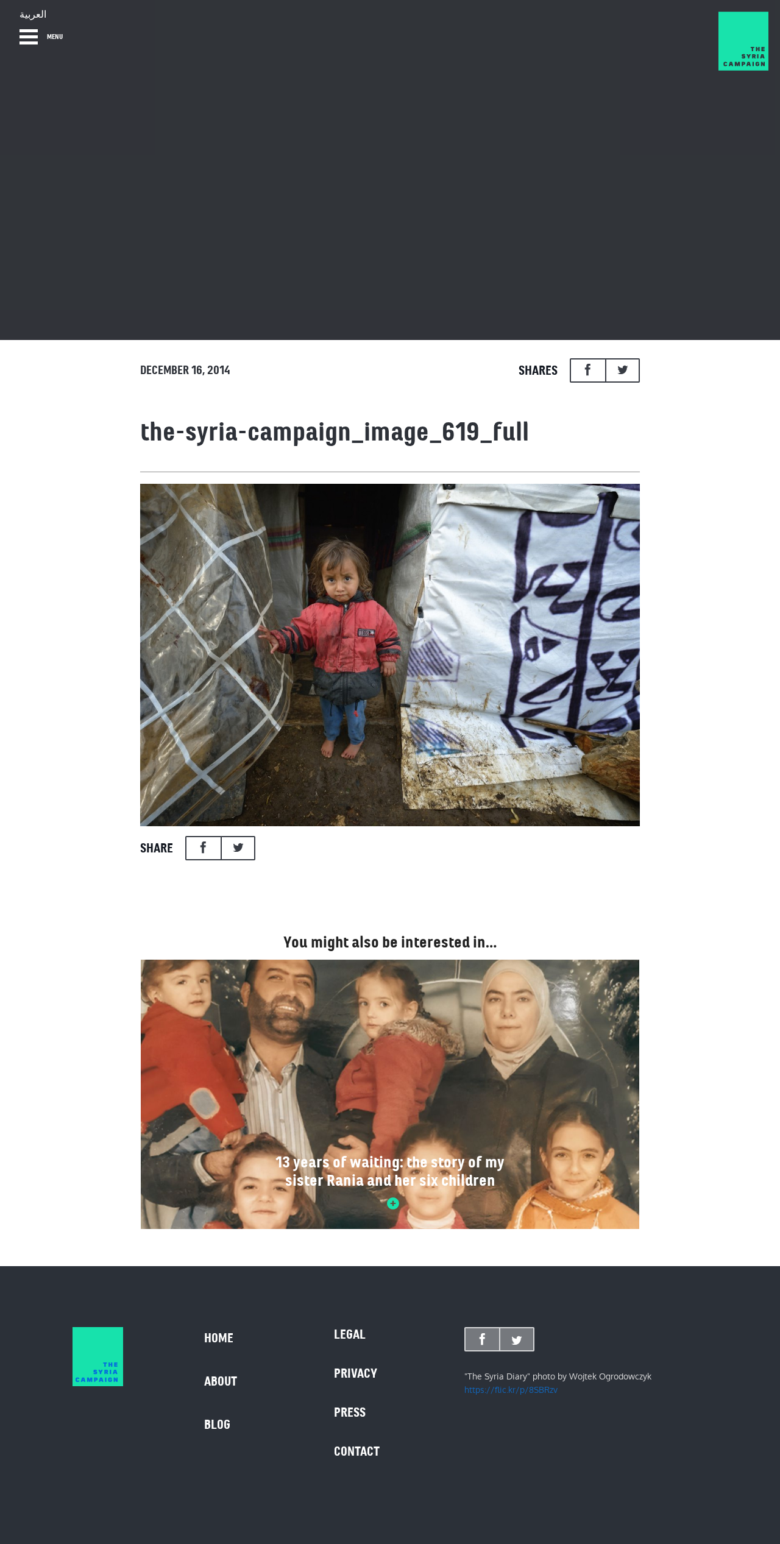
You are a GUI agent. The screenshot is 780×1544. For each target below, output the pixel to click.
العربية (33, 14)
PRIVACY (355, 1373)
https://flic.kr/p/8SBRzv (511, 1390)
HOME (218, 1338)
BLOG (217, 1424)
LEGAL (350, 1334)
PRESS (350, 1412)
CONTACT (357, 1451)
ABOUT (220, 1381)
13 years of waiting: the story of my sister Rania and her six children (390, 1171)
